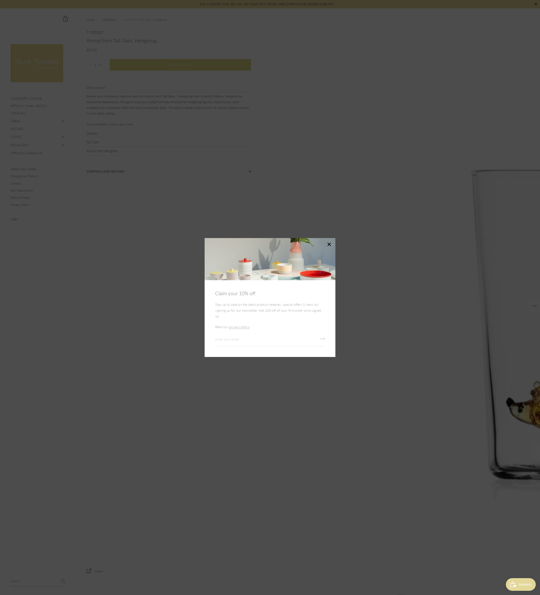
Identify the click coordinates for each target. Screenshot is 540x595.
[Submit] (322, 340)
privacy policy (239, 327)
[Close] (329, 244)
